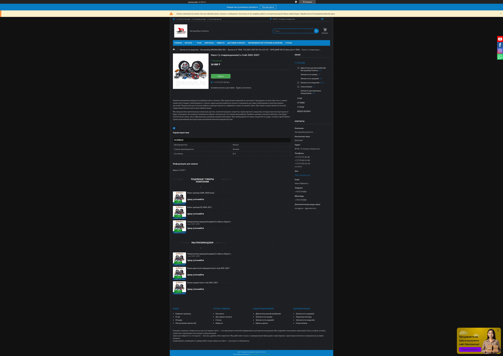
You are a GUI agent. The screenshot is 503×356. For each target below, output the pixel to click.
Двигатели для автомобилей (268, 313)
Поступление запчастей (186, 323)
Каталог (188, 43)
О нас (199, 43)
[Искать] (316, 31)
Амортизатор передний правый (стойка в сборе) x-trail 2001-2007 (209, 222)
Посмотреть (268, 7)
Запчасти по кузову (309, 74)
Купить (221, 76)
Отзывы (301, 102)
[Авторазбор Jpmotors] (180, 30)
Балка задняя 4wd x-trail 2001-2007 (202, 282)
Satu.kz (263, 352)
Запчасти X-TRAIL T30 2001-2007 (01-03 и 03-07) (248, 49)
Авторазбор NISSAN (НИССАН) (213, 49)
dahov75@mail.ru (301, 183)
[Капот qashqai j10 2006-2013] (179, 212)
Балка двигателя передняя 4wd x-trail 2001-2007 (208, 268)
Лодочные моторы (304, 317)
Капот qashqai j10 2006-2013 (199, 207)
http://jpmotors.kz (302, 175)
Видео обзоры (304, 111)
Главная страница (183, 313)
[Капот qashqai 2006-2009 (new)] (179, 198)
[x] (177, 128)
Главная (178, 43)
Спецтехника (306, 86)
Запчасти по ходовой (310, 78)
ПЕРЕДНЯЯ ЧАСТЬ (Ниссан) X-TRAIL (285, 49)
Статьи (288, 43)
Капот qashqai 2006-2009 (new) (200, 193)
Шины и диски (262, 323)
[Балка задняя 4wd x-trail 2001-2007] (179, 287)
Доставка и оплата (236, 43)
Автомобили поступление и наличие (265, 43)
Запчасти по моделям (189, 49)
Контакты (209, 43)
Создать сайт (193, 2)
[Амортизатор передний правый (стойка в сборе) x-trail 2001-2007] (179, 226)
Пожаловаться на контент (260, 354)
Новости (221, 43)
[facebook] (174, 128)
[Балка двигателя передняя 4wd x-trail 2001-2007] (179, 273)
